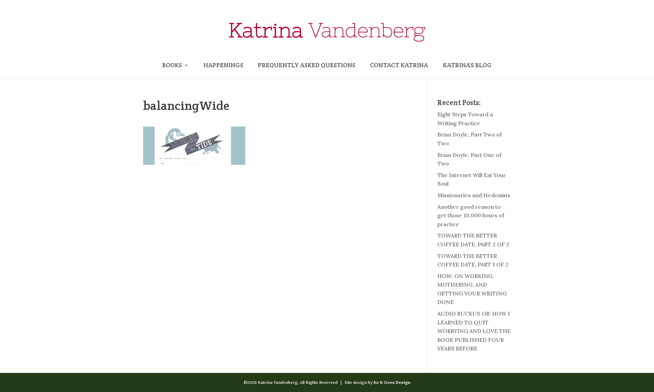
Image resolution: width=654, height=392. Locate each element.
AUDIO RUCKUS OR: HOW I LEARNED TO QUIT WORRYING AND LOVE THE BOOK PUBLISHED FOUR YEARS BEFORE (474, 331)
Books (172, 66)
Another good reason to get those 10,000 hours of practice (470, 215)
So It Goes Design (391, 382)
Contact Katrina (399, 66)
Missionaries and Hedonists (473, 195)
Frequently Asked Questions (306, 66)
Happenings (223, 66)
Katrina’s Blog (467, 66)
